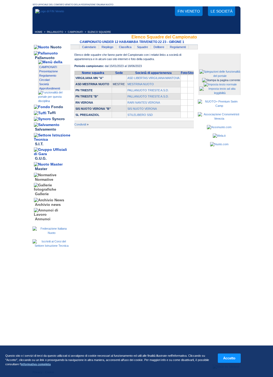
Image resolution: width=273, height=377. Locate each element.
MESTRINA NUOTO (140, 84)
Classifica (125, 47)
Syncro (58, 119)
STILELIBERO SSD (140, 114)
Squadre (142, 47)
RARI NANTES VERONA (143, 102)
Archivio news (48, 204)
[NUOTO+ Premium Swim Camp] (219, 105)
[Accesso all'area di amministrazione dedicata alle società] (219, 58)
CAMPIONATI (75, 32)
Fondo (57, 107)
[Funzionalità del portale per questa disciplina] (54, 101)
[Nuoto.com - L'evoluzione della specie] (219, 144)
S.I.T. (39, 144)
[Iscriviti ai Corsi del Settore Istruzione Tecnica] (51, 245)
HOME (38, 32)
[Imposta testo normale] (220, 84)
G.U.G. (41, 158)
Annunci (42, 219)
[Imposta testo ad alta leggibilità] (219, 93)
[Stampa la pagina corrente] (221, 80)
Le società (221, 11)
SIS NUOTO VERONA (142, 108)
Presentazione (48, 71)
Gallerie (42, 194)
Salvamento (45, 129)
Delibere (159, 47)
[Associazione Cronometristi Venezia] (219, 118)
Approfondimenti (49, 88)
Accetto (229, 358)
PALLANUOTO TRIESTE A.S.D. (148, 90)
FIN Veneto (189, 11)
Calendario (89, 47)
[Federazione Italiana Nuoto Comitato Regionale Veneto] (49, 11)
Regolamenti (178, 47)
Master (41, 169)
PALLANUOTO (55, 32)
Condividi (80, 124)
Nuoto (56, 47)
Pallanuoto (45, 58)
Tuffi (51, 113)
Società (44, 84)
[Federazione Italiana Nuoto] (51, 232)
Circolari (44, 79)
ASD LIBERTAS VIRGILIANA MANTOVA (153, 78)
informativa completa (36, 364)
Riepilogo (107, 47)
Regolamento (47, 75)
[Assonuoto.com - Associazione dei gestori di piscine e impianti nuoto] (219, 127)
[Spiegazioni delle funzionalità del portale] (219, 75)
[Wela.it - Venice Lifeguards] (219, 135)
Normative (44, 179)
